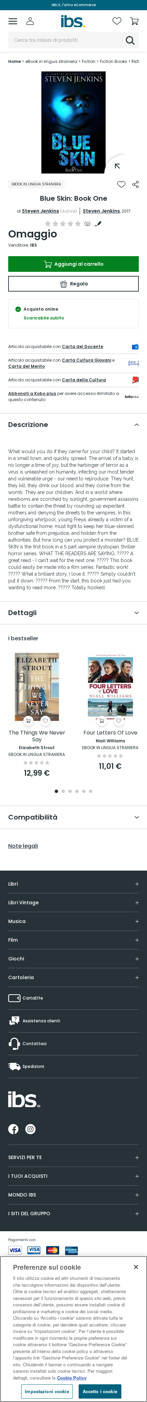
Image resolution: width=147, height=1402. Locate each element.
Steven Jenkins (40, 211)
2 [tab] (63, 792)
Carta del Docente (82, 346)
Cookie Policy (71, 1377)
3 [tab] (70, 792)
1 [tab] (73, 168)
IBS (33, 245)
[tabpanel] (73, 122)
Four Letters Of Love (110, 733)
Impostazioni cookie (47, 1391)
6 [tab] (90, 792)
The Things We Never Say (37, 736)
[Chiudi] (136, 1266)
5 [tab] (83, 792)
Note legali (23, 846)
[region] (73, 1329)
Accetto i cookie (100, 1391)
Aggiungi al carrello (78, 264)
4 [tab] (77, 792)
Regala (78, 283)
